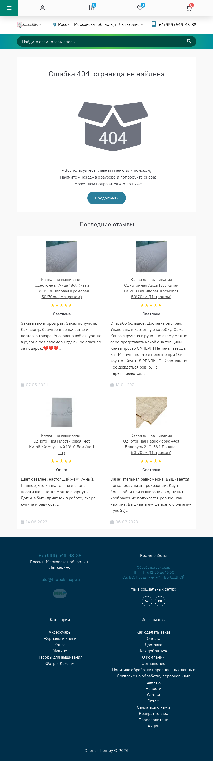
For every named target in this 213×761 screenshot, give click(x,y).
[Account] (42, 8)
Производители (153, 719)
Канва (59, 644)
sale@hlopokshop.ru (59, 579)
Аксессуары (60, 632)
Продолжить (106, 197)
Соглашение (153, 663)
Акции (153, 725)
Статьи (153, 694)
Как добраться (153, 650)
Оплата (153, 638)
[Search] (189, 41)
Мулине (59, 650)
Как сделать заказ (153, 632)
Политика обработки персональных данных (153, 669)
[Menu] (9, 8)
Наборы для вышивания (59, 657)
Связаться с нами (153, 707)
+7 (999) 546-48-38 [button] (60, 556)
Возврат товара (153, 713)
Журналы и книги (59, 638)
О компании (153, 657)
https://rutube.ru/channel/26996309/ (160, 601)
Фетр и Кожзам (60, 663)
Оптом (153, 700)
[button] (177, 24)
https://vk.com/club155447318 (147, 601)
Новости (153, 688)
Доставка (153, 644)
